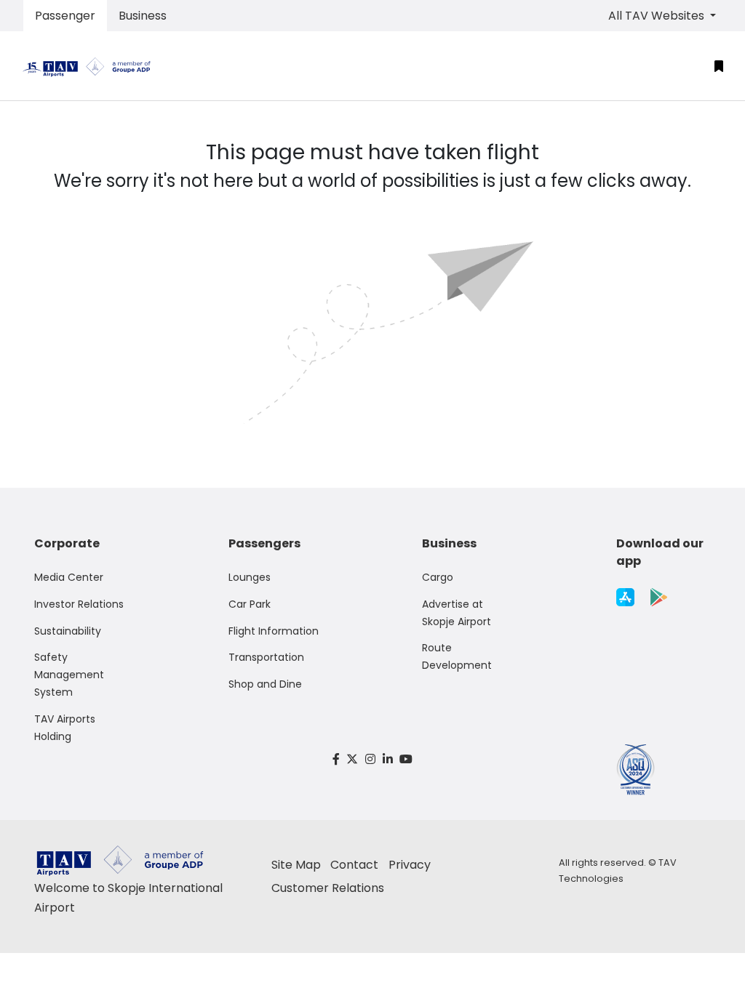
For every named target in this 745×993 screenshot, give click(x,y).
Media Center (68, 577)
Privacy (410, 864)
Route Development (457, 656)
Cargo (437, 577)
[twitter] (352, 759)
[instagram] (370, 759)
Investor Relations (79, 604)
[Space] (92, 65)
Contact (354, 864)
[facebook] (336, 759)
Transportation (266, 657)
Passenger (65, 15)
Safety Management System (69, 674)
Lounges (249, 577)
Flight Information (273, 631)
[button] (719, 66)
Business (143, 15)
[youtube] (406, 759)
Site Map (296, 864)
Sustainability (67, 631)
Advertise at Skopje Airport (456, 613)
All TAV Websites (657, 15)
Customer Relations (327, 888)
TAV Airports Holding (64, 728)
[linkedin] (388, 759)
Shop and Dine (265, 684)
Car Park (249, 604)
